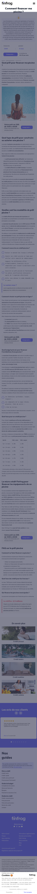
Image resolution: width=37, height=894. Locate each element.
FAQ (20, 845)
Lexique (4, 807)
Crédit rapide (5, 775)
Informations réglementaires (27, 833)
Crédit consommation (8, 798)
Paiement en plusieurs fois (9, 792)
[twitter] (14, 827)
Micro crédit (6, 771)
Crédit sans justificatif (8, 778)
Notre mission (5, 833)
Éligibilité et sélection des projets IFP (12, 850)
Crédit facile (5, 773)
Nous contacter (23, 840)
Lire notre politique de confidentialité (10, 886)
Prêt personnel (6, 800)
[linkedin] (19, 827)
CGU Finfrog (22, 838)
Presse (4, 836)
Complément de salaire (8, 786)
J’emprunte (26, 127)
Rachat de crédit (6, 805)
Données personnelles (25, 836)
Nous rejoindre (6, 838)
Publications (5, 840)
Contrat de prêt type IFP (8, 848)
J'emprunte (9, 54)
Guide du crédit (7, 796)
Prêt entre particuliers (8, 803)
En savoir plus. (18, 767)
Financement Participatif (8, 780)
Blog (20, 843)
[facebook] (17, 827)
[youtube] (22, 827)
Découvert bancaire (7, 788)
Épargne (4, 790)
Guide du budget (7, 783)
